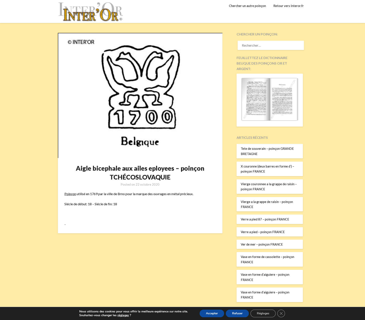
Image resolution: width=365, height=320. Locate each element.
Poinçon (70, 194)
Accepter (212, 313)
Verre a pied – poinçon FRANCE (263, 232)
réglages (123, 315)
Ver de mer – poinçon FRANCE (262, 244)
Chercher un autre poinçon (247, 6)
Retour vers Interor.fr (288, 6)
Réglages (263, 313)
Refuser (237, 313)
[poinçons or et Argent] (270, 120)
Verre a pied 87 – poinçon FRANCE (265, 219)
